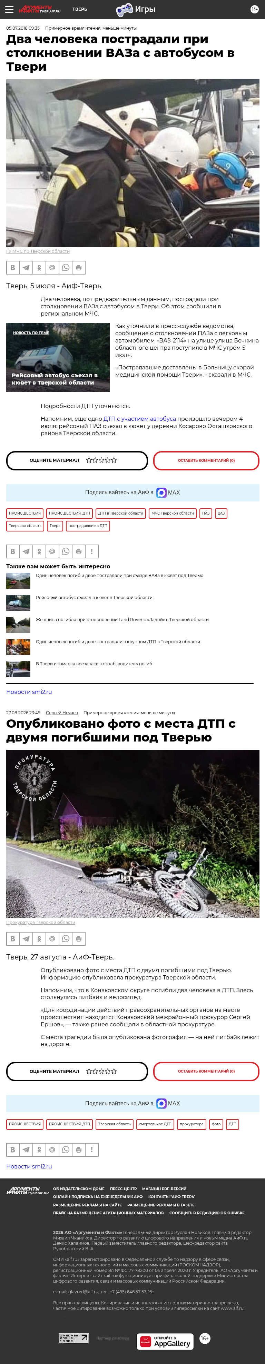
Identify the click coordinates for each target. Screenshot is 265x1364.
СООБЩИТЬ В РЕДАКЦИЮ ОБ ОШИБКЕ (207, 1213)
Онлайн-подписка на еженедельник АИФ (98, 1197)
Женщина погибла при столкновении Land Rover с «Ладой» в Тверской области (122, 619)
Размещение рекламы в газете (161, 1205)
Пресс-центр (123, 1189)
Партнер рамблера (112, 1338)
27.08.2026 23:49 (23, 712)
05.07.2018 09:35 (23, 28)
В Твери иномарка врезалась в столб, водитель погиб (94, 663)
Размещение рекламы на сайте (87, 1205)
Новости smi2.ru (29, 692)
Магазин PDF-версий (164, 1189)
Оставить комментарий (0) (206, 460)
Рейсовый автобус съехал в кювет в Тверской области (94, 597)
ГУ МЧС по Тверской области (38, 251)
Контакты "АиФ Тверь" (171, 1197)
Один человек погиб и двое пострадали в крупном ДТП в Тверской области (118, 641)
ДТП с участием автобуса (140, 419)
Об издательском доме (79, 1189)
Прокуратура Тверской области (40, 922)
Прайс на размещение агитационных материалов (108, 1213)
